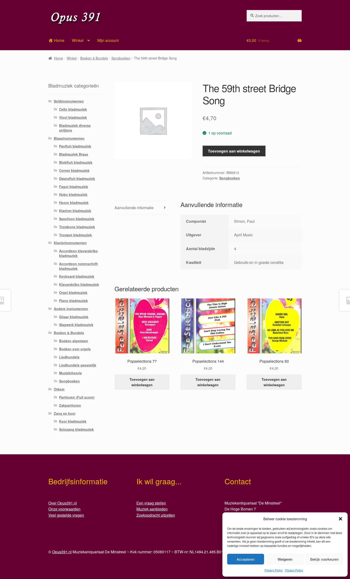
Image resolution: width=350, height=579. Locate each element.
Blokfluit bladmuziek (75, 162)
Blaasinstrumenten (69, 138)
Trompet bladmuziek (75, 235)
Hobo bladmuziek (73, 194)
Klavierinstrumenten (70, 242)
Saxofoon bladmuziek (76, 218)
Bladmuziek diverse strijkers (75, 128)
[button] (340, 518)
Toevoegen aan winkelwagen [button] (142, 382)
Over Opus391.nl (62, 503)
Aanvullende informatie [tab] (134, 207)
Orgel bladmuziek (73, 292)
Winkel (78, 40)
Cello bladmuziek (73, 109)
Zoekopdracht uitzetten (155, 515)
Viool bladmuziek (73, 117)
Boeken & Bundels (94, 58)
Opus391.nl (62, 551)
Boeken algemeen (73, 340)
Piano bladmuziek (73, 300)
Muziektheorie (70, 373)
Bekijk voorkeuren (324, 559)
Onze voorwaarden (64, 509)
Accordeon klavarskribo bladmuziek (78, 253)
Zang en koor (64, 413)
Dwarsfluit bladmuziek (77, 178)
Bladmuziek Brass (73, 154)
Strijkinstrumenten (69, 101)
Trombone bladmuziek (77, 226)
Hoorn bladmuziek (74, 202)
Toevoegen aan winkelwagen (234, 151)
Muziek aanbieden (152, 509)
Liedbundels (69, 357)
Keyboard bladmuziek (76, 276)
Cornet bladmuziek (74, 170)
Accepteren (246, 559)
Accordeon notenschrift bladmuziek (78, 266)
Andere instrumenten (71, 308)
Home (58, 58)
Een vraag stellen (151, 503)
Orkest (59, 389)
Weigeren (285, 559)
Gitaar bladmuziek (73, 316)
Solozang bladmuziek (76, 429)
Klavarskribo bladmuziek (79, 284)
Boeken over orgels (75, 348)
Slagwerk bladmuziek (76, 324)
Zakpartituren (70, 405)
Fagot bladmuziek (73, 186)
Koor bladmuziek (72, 421)
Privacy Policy (274, 570)
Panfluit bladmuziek (75, 146)
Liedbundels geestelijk (77, 365)
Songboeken (120, 58)
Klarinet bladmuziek (75, 210)
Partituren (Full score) (77, 397)
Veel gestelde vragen (66, 515)
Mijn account (108, 40)
